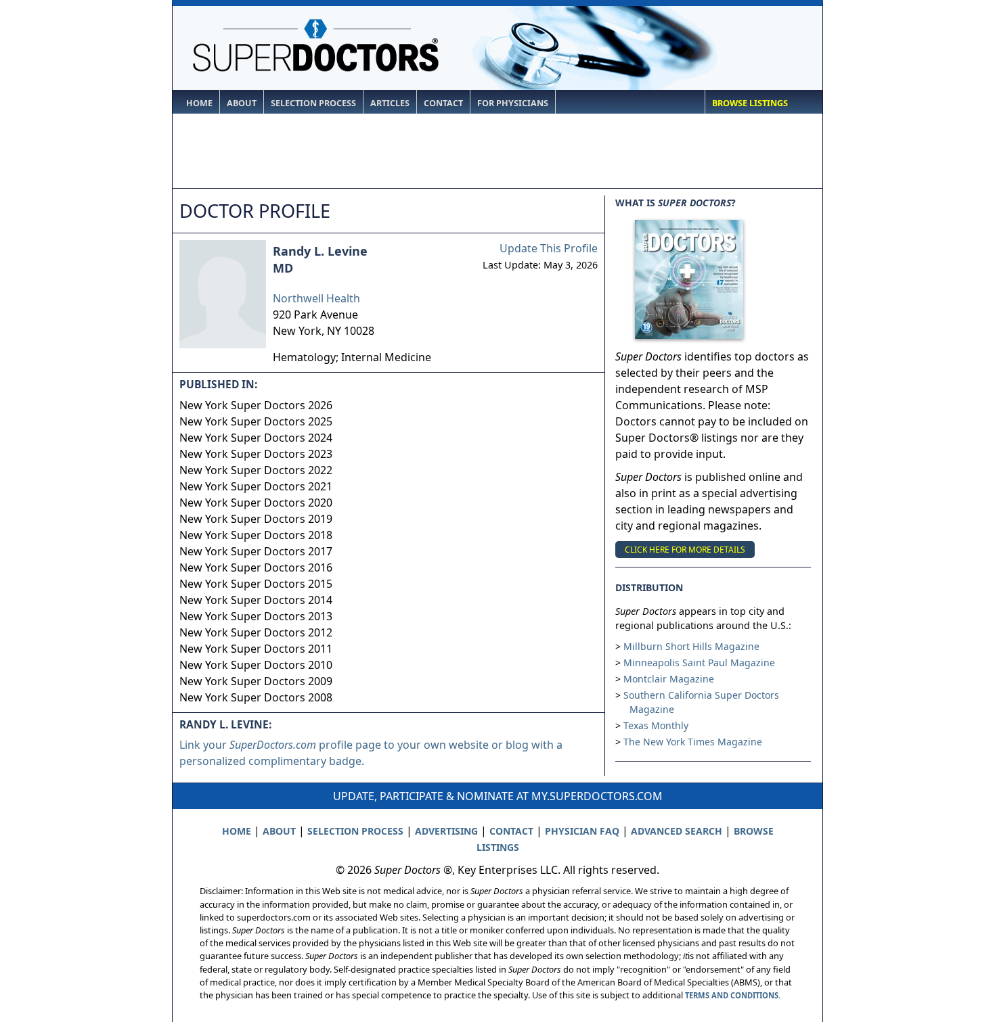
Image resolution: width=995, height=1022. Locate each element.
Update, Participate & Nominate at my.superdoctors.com (498, 796)
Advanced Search (676, 830)
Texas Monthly (655, 725)
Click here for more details (685, 549)
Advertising (446, 830)
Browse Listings (750, 103)
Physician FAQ (582, 830)
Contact (443, 103)
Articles (390, 103)
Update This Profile (549, 248)
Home (199, 103)
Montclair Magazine (668, 678)
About (242, 103)
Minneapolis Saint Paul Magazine (699, 662)
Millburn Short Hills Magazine (691, 646)
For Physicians (512, 103)
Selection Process (313, 103)
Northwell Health (316, 298)
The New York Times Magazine (692, 741)
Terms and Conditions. (732, 995)
